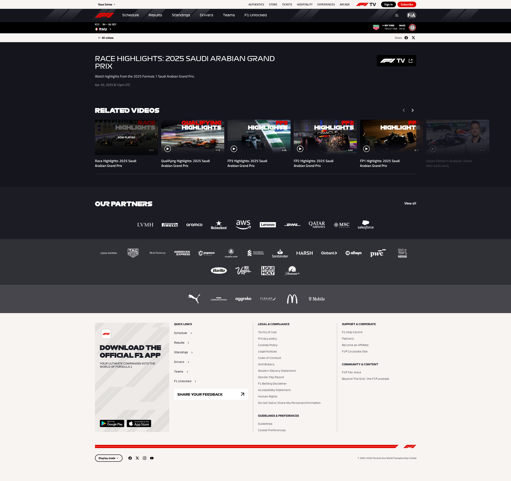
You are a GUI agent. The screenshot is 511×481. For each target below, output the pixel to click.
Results (155, 15)
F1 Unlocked (256, 15)
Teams (229, 15)
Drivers (206, 15)
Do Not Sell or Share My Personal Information (289, 403)
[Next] (412, 110)
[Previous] (403, 110)
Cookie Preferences (272, 430)
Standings (181, 15)
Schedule (130, 15)
